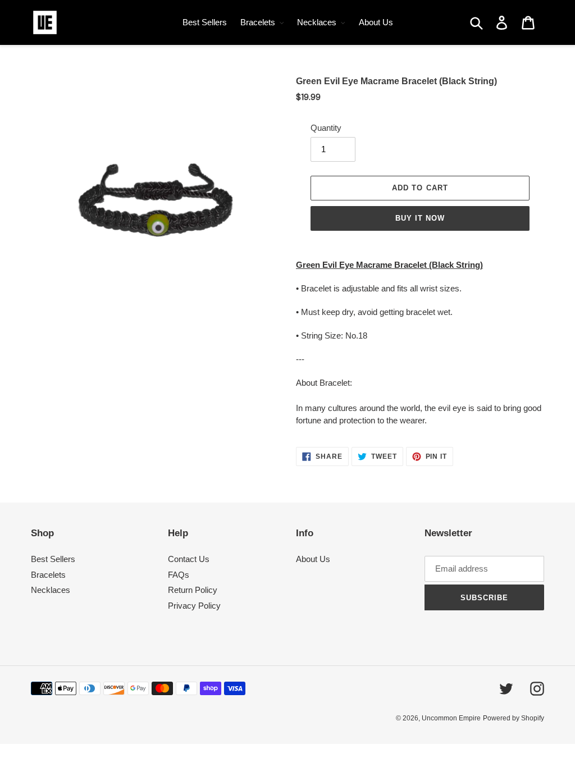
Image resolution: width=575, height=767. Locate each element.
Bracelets (48, 574)
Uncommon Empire (451, 718)
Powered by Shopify (513, 718)
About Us (313, 559)
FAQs (178, 574)
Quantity (326, 128)
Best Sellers (53, 559)
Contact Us (188, 559)
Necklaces (50, 590)
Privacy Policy (194, 605)
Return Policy (192, 590)
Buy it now (420, 218)
